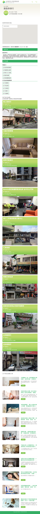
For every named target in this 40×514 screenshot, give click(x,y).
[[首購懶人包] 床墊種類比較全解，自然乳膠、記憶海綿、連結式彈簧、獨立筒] (20, 381)
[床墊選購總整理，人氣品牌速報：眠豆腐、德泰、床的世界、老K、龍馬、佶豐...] (20, 489)
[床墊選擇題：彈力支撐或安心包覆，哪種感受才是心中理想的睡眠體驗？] (20, 408)
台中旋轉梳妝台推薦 (7, 70)
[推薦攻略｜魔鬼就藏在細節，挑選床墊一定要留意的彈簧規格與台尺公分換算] (20, 435)
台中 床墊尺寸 (5, 90)
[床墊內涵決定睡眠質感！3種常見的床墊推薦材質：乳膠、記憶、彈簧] (20, 462)
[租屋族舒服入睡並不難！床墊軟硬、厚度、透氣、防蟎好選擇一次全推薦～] (20, 422)
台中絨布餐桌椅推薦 (7, 67)
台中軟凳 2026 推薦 (7, 72)
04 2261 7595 (13, 12)
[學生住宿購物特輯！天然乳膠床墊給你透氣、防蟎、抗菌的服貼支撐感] (20, 476)
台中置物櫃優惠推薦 (7, 78)
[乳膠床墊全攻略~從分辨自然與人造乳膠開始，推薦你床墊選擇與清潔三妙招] (20, 395)
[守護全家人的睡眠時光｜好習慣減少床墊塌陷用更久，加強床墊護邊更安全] (20, 449)
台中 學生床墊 (5, 85)
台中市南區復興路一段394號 (15, 14)
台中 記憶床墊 (5, 88)
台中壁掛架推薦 (6, 75)
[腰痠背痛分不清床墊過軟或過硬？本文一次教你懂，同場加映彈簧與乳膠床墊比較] (20, 503)
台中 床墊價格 (5, 93)
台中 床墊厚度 (5, 82)
